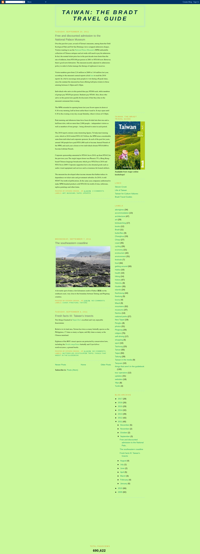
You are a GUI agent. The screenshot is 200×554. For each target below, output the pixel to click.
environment (120, 256)
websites (118, 379)
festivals (118, 260)
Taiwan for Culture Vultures (126, 194)
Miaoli (117, 303)
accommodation (122, 213)
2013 (120, 414)
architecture (120, 216)
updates (87, 193)
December (125, 425)
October (124, 432)
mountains (119, 306)
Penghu (118, 323)
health (117, 273)
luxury (117, 300)
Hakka (117, 270)
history (118, 280)
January (124, 483)
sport (117, 343)
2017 (120, 399)
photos (118, 326)
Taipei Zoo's (76, 320)
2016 (120, 402)
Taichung (119, 346)
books (117, 226)
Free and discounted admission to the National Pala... (132, 442)
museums (71, 193)
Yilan (117, 383)
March (123, 476)
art (64, 193)
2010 (120, 488)
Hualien (118, 286)
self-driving (119, 336)
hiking (117, 276)
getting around (121, 266)
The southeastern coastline (71, 243)
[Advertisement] (75, 218)
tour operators (121, 373)
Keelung (118, 296)
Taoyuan (118, 363)
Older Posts (106, 365)
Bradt (117, 230)
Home (83, 365)
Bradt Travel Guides (123, 197)
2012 (120, 418)
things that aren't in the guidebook (129, 366)
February (124, 480)
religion (118, 333)
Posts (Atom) (72, 370)
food (117, 263)
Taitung (83, 302)
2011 (120, 421)
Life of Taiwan (121, 190)
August (123, 461)
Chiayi (117, 240)
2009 (120, 492)
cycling (118, 246)
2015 (120, 406)
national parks (121, 316)
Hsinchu (118, 283)
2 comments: (98, 191)
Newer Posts (60, 365)
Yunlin (117, 386)
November (125, 429)
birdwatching (120, 223)
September (125, 436)
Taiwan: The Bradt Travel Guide (100, 15)
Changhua (119, 236)
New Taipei (119, 320)
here (92, 75)
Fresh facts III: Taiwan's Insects (74, 315)
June (122, 468)
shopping (119, 340)
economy (119, 250)
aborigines (119, 210)
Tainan (118, 350)
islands (118, 290)
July (122, 464)
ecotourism (81, 353)
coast (65, 302)
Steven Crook (121, 187)
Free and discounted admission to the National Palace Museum (78, 37)
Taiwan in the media (123, 360)
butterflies (68, 353)
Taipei (79, 193)
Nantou (118, 313)
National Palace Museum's (85, 50)
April (122, 472)
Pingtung (74, 302)
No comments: (99, 300)
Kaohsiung (119, 293)
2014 (120, 410)
